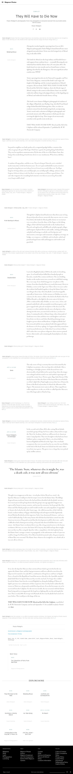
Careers (22, 760)
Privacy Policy (59, 757)
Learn (4, 755)
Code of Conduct (60, 751)
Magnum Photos (25, 751)
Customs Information (44, 760)
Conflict (36, 11)
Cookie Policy (59, 759)
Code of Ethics (60, 764)
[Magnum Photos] (10, 2)
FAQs (39, 753)
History (22, 753)
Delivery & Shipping (44, 755)
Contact (40, 751)
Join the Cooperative (26, 757)
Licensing (6, 759)
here (12, 607)
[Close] (70, 772)
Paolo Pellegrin (36, 26)
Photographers (7, 757)
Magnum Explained (26, 755)
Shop (4, 753)
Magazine (6, 751)
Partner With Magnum (27, 759)
